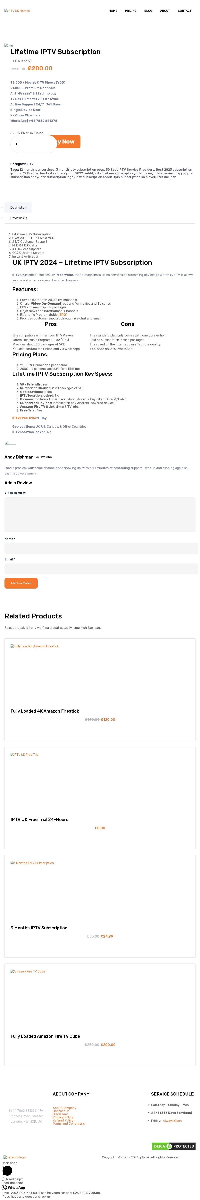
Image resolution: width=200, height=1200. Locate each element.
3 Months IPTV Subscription (39, 928)
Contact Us (61, 1111)
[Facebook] (156, 1132)
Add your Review (21, 583)
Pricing (131, 10)
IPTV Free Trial (24, 418)
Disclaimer (60, 1114)
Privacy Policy (63, 1117)
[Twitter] (167, 1132)
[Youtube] (179, 1132)
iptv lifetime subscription (114, 173)
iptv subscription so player (134, 177)
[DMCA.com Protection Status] (173, 1150)
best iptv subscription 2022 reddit (66, 173)
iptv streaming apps (169, 173)
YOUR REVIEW (15, 493)
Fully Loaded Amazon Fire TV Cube (45, 1036)
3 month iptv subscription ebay (80, 169)
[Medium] (190, 1132)
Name (9, 539)
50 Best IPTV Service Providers (130, 169)
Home (113, 10)
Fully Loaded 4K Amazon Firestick (45, 711)
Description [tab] (18, 207)
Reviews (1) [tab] (18, 218)
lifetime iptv (166, 177)
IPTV (30, 164)
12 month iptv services (37, 169)
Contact (185, 10)
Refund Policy (63, 1120)
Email (9, 559)
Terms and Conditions (69, 1123)
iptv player (144, 173)
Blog (148, 10)
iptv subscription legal (57, 177)
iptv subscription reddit (94, 177)
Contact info (26, 1101)
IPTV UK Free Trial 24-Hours (39, 819)
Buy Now (62, 141)
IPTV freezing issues (24, 1131)
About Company (64, 1108)
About (165, 10)
